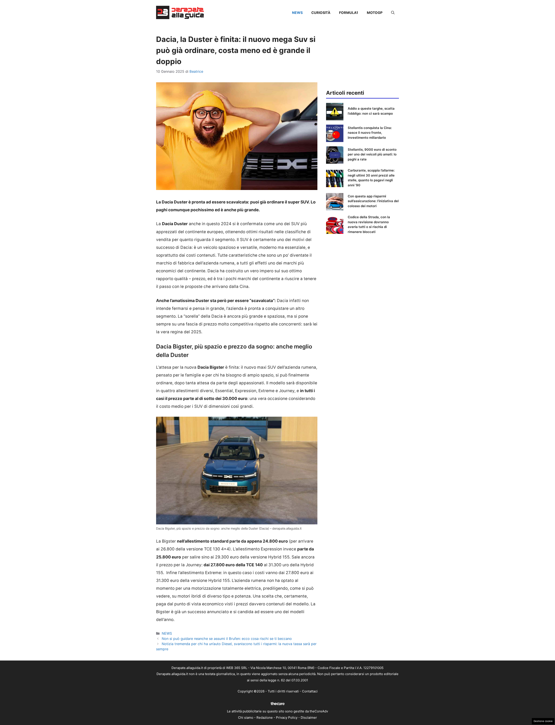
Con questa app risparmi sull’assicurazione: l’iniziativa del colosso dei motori (373, 201)
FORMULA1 (348, 12)
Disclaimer (309, 717)
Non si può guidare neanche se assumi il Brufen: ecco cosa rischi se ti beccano (227, 638)
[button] (393, 12)
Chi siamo (245, 717)
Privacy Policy (286, 717)
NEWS (297, 12)
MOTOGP (374, 12)
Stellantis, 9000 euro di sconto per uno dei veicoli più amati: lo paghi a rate (372, 154)
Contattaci (310, 691)
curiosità (320, 12)
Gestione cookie (543, 721)
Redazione (264, 717)
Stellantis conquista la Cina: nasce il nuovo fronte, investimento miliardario (370, 133)
